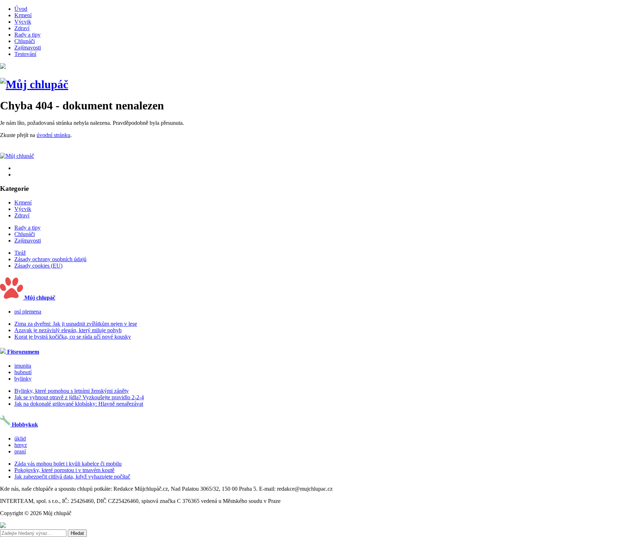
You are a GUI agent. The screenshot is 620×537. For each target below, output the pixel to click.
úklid (20, 438)
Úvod (20, 9)
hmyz (20, 445)
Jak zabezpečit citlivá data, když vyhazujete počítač (72, 477)
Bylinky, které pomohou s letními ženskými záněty (71, 391)
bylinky (23, 379)
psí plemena (27, 311)
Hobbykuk (24, 424)
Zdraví (21, 28)
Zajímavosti (27, 47)
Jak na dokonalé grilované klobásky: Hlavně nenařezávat (78, 404)
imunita (22, 366)
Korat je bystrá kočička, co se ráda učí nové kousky (72, 337)
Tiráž (20, 253)
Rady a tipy (27, 35)
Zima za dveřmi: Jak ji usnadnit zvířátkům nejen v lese (75, 324)
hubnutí (23, 372)
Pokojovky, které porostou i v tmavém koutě (64, 470)
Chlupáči (24, 41)
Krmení (23, 15)
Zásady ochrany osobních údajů (50, 259)
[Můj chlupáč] (34, 84)
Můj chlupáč (39, 298)
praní (20, 451)
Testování (25, 54)
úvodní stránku (53, 135)
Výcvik (22, 22)
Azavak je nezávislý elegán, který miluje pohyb (68, 330)
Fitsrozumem (22, 352)
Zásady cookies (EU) (38, 266)
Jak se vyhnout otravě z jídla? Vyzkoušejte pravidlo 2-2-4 (79, 397)
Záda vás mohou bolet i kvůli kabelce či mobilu (68, 464)
